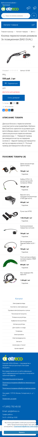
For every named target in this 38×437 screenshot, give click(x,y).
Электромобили (19, 334)
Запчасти (19, 341)
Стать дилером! (14, 98)
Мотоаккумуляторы (19, 324)
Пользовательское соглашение (12, 379)
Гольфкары (19, 331)
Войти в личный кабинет (8, 2)
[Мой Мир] (9, 110)
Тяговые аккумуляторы (19, 317)
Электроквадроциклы (19, 338)
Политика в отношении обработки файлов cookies (19, 388)
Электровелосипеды (19, 303)
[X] (12, 110)
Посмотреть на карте (9, 399)
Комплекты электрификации (19, 307)
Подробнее (24, 174)
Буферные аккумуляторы (19, 320)
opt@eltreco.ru (13, 411)
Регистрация (6, 5)
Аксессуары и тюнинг (19, 345)
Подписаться (13, 83)
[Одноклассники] (6, 110)
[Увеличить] (19, 57)
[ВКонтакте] (3, 110)
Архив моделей (19, 348)
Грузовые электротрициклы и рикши (19, 310)
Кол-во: (6, 103)
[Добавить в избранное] (34, 47)
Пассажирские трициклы (19, 314)
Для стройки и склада (19, 327)
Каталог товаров (11, 25)
